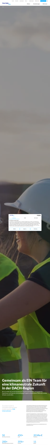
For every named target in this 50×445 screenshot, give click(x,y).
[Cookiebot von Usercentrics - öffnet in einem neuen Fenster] (37, 215)
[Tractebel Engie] (6, 4)
